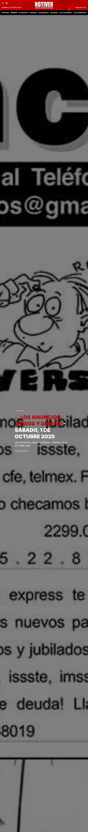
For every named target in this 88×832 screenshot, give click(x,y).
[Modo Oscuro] (7, 3)
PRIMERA (13, 13)
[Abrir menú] (3, 3)
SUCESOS (33, 13)
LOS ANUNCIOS (19, 411)
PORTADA (5, 13)
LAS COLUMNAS (65, 13)
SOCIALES (54, 13)
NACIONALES (44, 13)
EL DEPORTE (23, 13)
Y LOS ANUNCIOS (79, 13)
